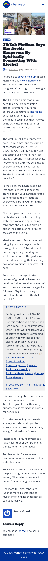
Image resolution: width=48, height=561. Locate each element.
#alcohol (11, 357)
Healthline (36, 111)
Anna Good (13, 69)
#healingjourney (34, 373)
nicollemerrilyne (29, 80)
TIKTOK (6, 40)
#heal (9, 377)
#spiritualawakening (18, 369)
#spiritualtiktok (15, 373)
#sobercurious (25, 357)
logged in (23, 530)
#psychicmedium (15, 361)
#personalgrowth (16, 365)
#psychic (32, 365)
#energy (18, 377)
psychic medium (27, 76)
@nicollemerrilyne (16, 306)
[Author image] (4, 69)
